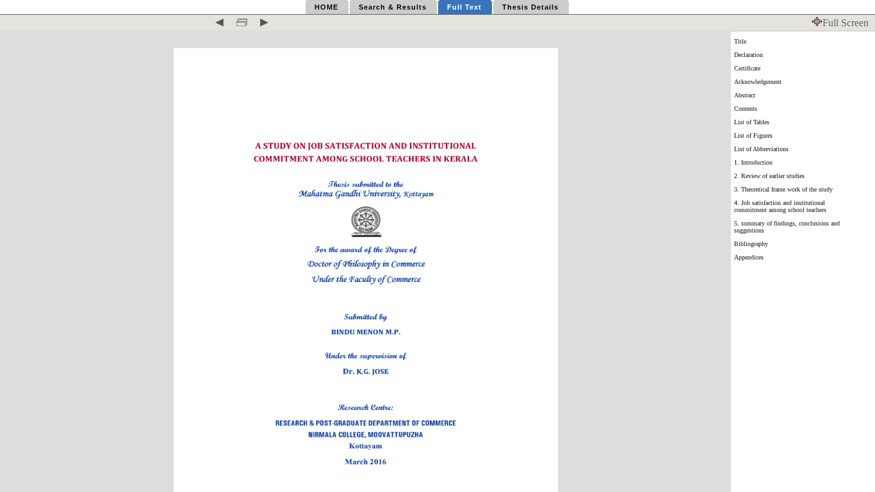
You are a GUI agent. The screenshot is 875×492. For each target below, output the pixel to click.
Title (740, 41)
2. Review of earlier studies (769, 175)
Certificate (747, 68)
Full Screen (845, 22)
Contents (745, 108)
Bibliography (751, 243)
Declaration (748, 54)
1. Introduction (753, 162)
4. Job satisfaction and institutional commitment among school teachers (780, 206)
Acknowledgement (757, 81)
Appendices (749, 257)
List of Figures (753, 135)
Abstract (744, 95)
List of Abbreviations (761, 148)
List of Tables (751, 122)
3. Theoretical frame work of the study (783, 189)
